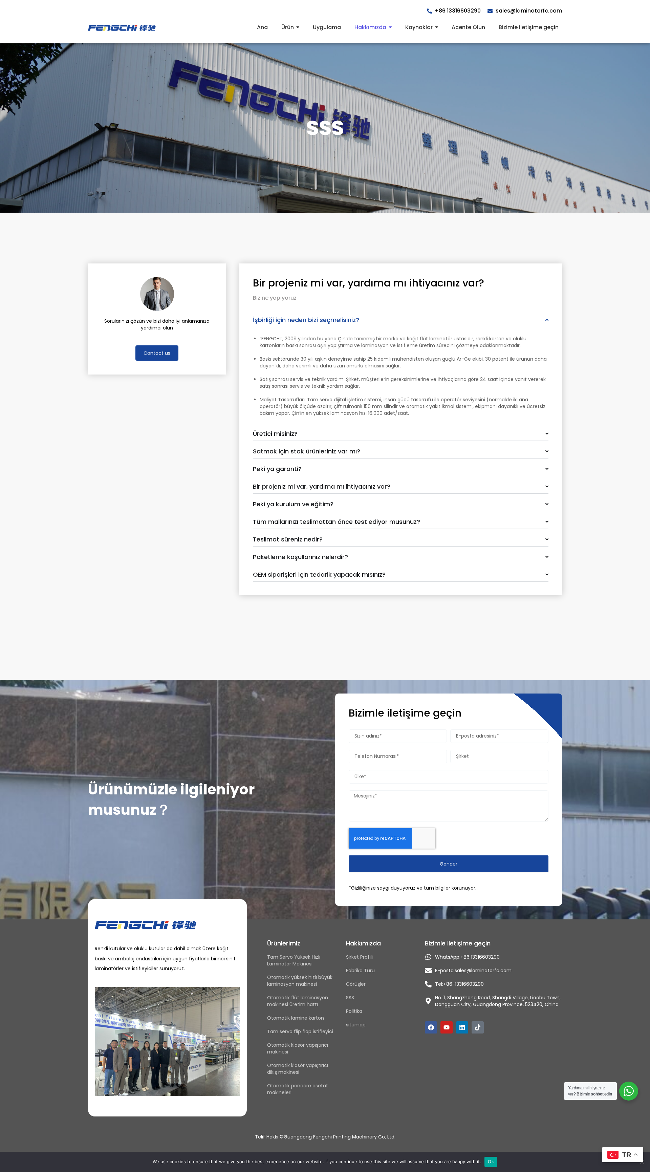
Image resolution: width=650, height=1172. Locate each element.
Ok (491, 1161)
